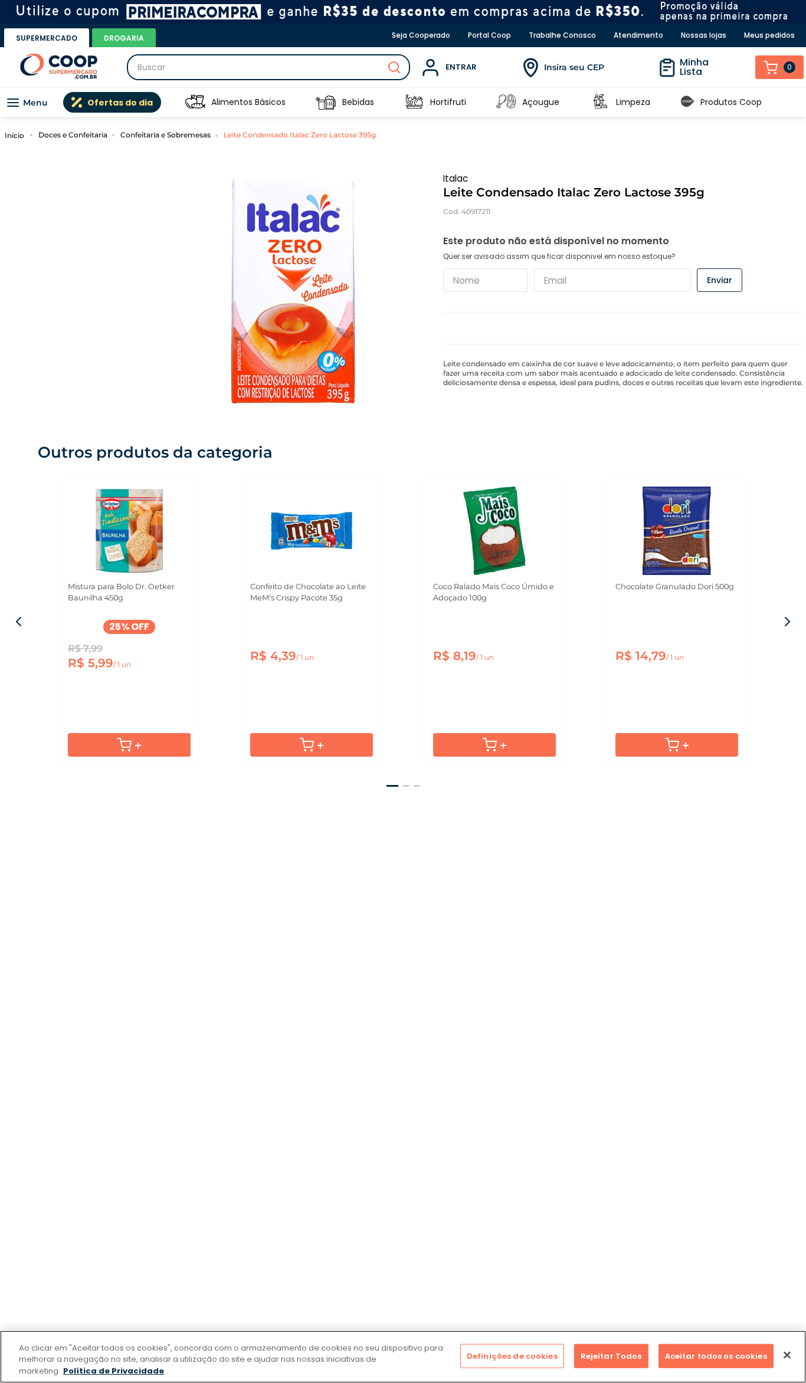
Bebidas (358, 102)
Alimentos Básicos (248, 102)
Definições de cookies (512, 1355)
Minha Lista (694, 66)
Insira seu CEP (574, 67)
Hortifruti (448, 102)
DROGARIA (124, 38)
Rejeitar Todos (611, 1355)
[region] (403, 1357)
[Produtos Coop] (687, 102)
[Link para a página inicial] (16, 135)
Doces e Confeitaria (72, 134)
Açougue (540, 102)
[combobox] (268, 67)
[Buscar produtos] (394, 67)
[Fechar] (787, 1355)
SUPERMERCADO (46, 38)
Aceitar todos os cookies (716, 1355)
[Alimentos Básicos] (195, 102)
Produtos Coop (731, 102)
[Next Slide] (786, 621)
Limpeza (633, 102)
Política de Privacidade (113, 1371)
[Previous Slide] (19, 621)
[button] (392, 786)
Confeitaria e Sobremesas (165, 134)
